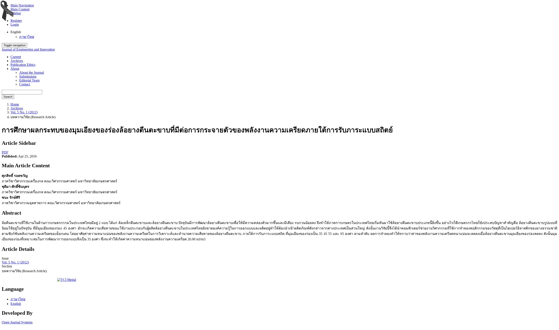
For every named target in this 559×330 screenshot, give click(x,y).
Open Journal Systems (17, 322)
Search (7, 96)
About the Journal (31, 72)
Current (15, 57)
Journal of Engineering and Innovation (28, 49)
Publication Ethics (22, 65)
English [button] (15, 32)
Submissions (27, 76)
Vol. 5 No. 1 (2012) (24, 112)
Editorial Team (29, 80)
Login (14, 24)
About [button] (14, 68)
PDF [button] (5, 152)
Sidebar (15, 13)
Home (14, 104)
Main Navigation (22, 5)
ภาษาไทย (26, 37)
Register (16, 20)
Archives (16, 61)
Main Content (19, 9)
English (15, 304)
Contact (24, 84)
